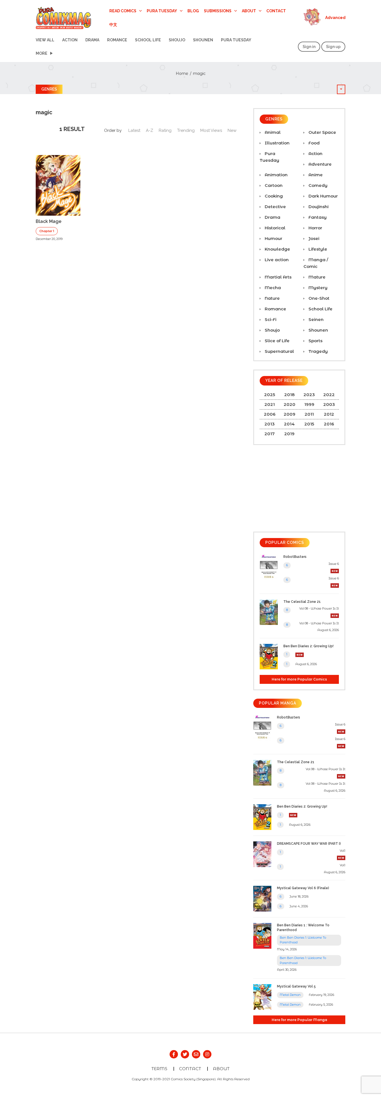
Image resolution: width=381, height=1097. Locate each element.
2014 (289, 424)
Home (182, 73)
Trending (186, 130)
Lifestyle (317, 249)
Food (313, 143)
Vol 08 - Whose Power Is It (319, 608)
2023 (309, 394)
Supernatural (279, 351)
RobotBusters (295, 557)
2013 (269, 424)
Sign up (333, 46)
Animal (272, 132)
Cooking (273, 196)
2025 (269, 394)
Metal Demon (290, 995)
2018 (289, 394)
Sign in (309, 46)
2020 (289, 404)
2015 (309, 424)
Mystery (317, 287)
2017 (269, 433)
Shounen (203, 40)
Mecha (272, 287)
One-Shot (318, 298)
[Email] (196, 1054)
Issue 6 (334, 564)
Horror (314, 227)
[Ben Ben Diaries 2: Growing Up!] (269, 656)
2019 (289, 433)
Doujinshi (318, 206)
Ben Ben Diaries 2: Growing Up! (308, 646)
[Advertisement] (299, 488)
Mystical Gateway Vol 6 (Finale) (303, 888)
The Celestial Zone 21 (302, 602)
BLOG (193, 11)
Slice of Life (277, 340)
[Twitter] (185, 1054)
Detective (275, 206)
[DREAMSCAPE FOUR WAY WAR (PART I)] (262, 853)
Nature (272, 298)
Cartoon (273, 185)
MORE (41, 53)
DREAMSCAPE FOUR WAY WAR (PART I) (309, 844)
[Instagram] (207, 1054)
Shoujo (177, 40)
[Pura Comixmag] (63, 17)
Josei (313, 238)
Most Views (211, 130)
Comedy (317, 185)
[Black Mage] (58, 184)
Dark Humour (322, 196)
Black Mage (48, 221)
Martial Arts (277, 277)
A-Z (149, 130)
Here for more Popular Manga (299, 1020)
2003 (329, 404)
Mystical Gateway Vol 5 (296, 986)
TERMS (159, 1068)
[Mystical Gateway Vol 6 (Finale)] (262, 898)
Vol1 (342, 851)
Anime (315, 174)
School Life (148, 40)
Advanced (335, 17)
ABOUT (221, 1068)
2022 (329, 394)
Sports (314, 340)
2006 (270, 414)
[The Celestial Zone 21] (269, 611)
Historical (274, 227)
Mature (316, 277)
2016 (329, 424)
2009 (289, 414)
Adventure (319, 164)
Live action (276, 259)
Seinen (315, 319)
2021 (269, 404)
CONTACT (276, 11)
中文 (113, 24)
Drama (92, 40)
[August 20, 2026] (335, 615)
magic (199, 73)
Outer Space (321, 132)
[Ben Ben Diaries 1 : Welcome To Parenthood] (262, 935)
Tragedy (317, 351)
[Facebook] (174, 1054)
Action (70, 40)
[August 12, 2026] (335, 585)
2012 (329, 414)
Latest (134, 130)
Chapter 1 (46, 231)
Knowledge (277, 249)
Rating (165, 130)
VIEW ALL (45, 40)
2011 (309, 414)
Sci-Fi (270, 319)
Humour (273, 238)
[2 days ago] (335, 571)
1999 (309, 404)
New (232, 130)
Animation (276, 174)
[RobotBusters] (269, 567)
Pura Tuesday (236, 40)
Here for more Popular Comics (299, 679)
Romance (117, 40)
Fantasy (317, 217)
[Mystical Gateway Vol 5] (262, 996)
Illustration (277, 143)
